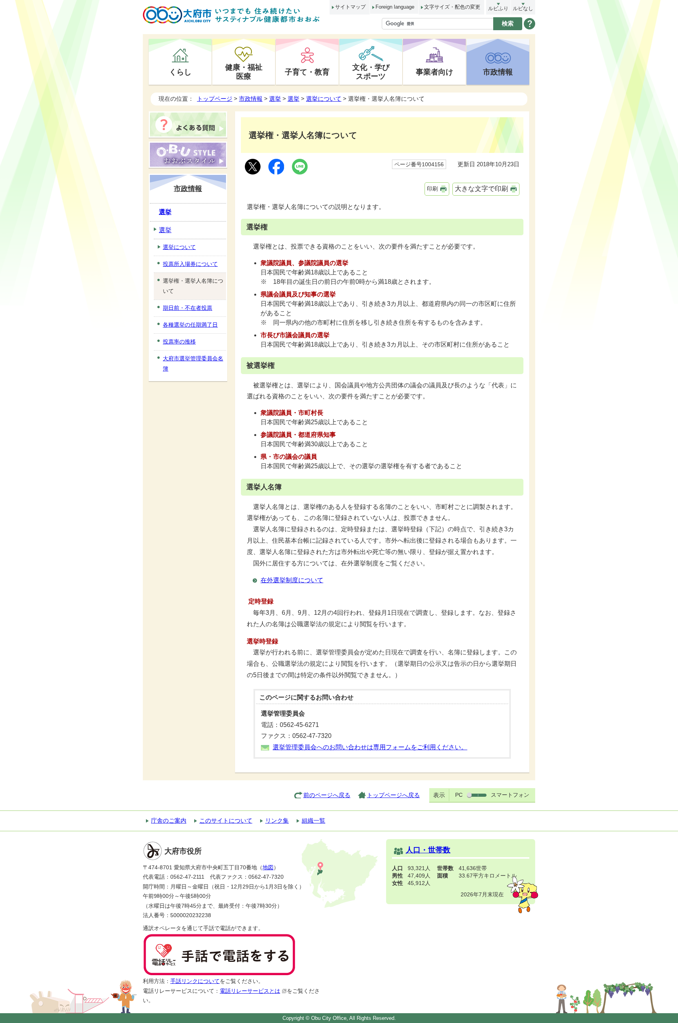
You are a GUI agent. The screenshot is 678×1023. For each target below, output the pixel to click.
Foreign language (394, 7)
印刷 (432, 188)
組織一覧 (313, 820)
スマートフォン (510, 795)
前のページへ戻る (326, 795)
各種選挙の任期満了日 (190, 325)
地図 (267, 867)
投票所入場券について (190, 264)
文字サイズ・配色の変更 (452, 7)
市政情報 (498, 71)
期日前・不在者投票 (187, 308)
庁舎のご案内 (168, 820)
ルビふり (498, 8)
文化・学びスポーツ (371, 71)
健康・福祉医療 (243, 71)
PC (459, 795)
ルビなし (523, 8)
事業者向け (434, 71)
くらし (180, 71)
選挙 (275, 98)
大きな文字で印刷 (481, 189)
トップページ (214, 98)
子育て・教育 (307, 71)
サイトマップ (350, 7)
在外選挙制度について (292, 580)
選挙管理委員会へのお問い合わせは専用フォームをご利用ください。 (370, 747)
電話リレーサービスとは (250, 991)
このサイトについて (225, 820)
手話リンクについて (195, 981)
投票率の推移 (179, 341)
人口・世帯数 (428, 850)
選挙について (323, 98)
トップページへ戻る (393, 795)
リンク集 (277, 820)
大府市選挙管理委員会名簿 (193, 363)
